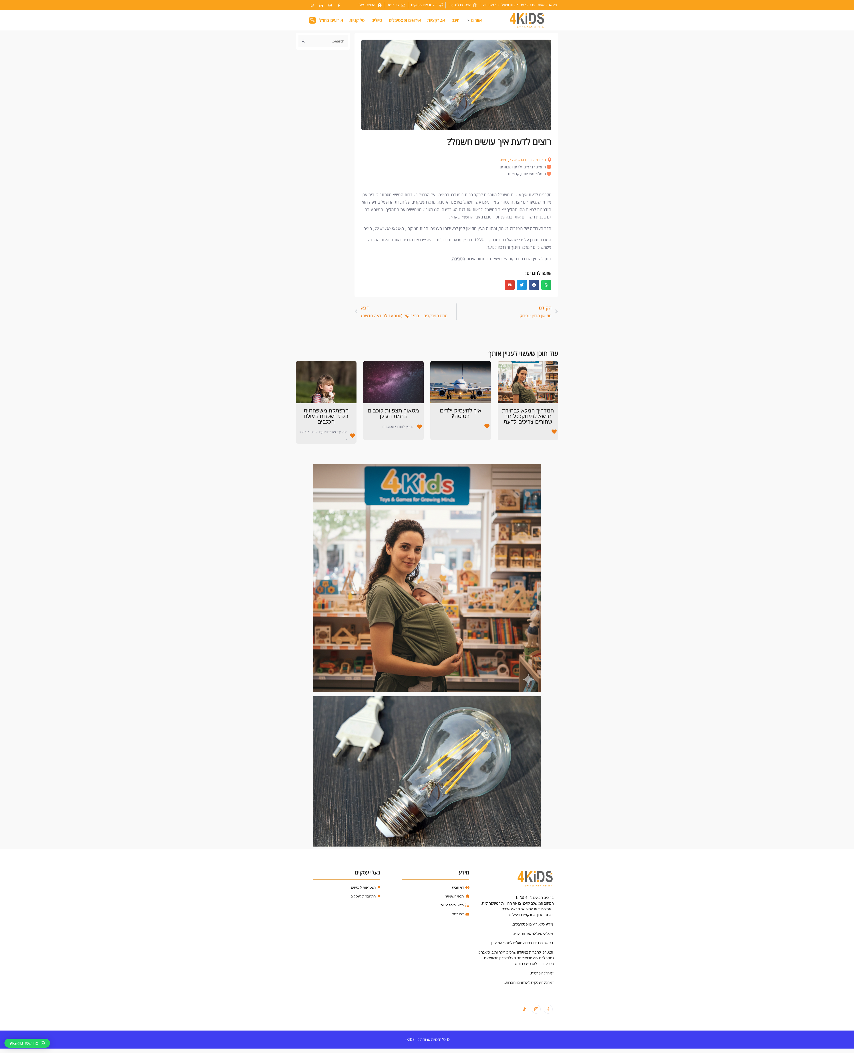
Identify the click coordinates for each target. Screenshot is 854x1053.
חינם (455, 20)
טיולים (376, 20)
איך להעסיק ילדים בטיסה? (460, 413)
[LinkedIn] (321, 5)
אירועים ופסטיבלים (405, 20)
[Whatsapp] (312, 5)
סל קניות (357, 20)
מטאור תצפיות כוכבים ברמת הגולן (393, 413)
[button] (546, 285)
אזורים (476, 20)
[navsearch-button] (312, 20)
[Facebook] (339, 5)
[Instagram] (330, 5)
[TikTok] (524, 1009)
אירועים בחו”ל (331, 20)
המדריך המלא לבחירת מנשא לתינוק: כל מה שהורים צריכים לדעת (528, 416)
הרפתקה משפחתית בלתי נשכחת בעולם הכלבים (326, 416)
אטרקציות (436, 20)
